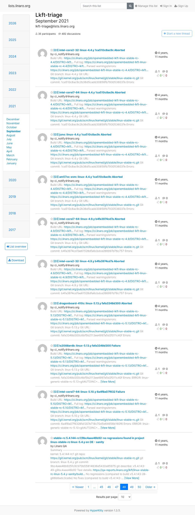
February (12, 159)
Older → (150, 487)
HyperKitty (96, 510)
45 (101, 487)
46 (109, 487)
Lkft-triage (48, 15)
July (9, 139)
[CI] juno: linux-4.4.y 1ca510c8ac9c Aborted (82, 134)
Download (17, 260)
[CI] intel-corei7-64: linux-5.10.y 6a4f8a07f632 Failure (89, 391)
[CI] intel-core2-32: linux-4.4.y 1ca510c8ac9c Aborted (89, 50)
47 (116, 487)
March (10, 155)
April (9, 151)
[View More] (108, 381)
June (9, 143)
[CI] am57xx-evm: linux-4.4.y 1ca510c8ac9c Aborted (88, 176)
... (94, 487)
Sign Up (182, 5)
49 (131, 487)
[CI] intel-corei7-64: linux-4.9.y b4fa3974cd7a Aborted (89, 218)
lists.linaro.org (19, 6)
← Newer (78, 487)
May (9, 147)
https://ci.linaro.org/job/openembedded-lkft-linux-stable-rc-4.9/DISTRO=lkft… (99, 238)
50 (139, 487)
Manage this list (147, 5)
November (13, 123)
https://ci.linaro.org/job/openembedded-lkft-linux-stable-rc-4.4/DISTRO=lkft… (99, 70)
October (11, 127)
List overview (17, 246)
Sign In (167, 5)
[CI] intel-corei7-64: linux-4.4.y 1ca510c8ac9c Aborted (89, 92)
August (10, 135)
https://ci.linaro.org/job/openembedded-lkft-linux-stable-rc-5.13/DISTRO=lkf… (99, 323)
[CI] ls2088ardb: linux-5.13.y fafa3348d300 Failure (87, 345)
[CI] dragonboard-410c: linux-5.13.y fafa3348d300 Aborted (92, 303)
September (13, 131)
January (11, 163)
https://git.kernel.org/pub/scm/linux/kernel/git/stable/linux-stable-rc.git (94, 78)
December (12, 119)
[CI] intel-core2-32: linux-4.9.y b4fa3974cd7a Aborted (89, 261)
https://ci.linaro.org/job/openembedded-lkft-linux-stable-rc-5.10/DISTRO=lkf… (99, 411)
